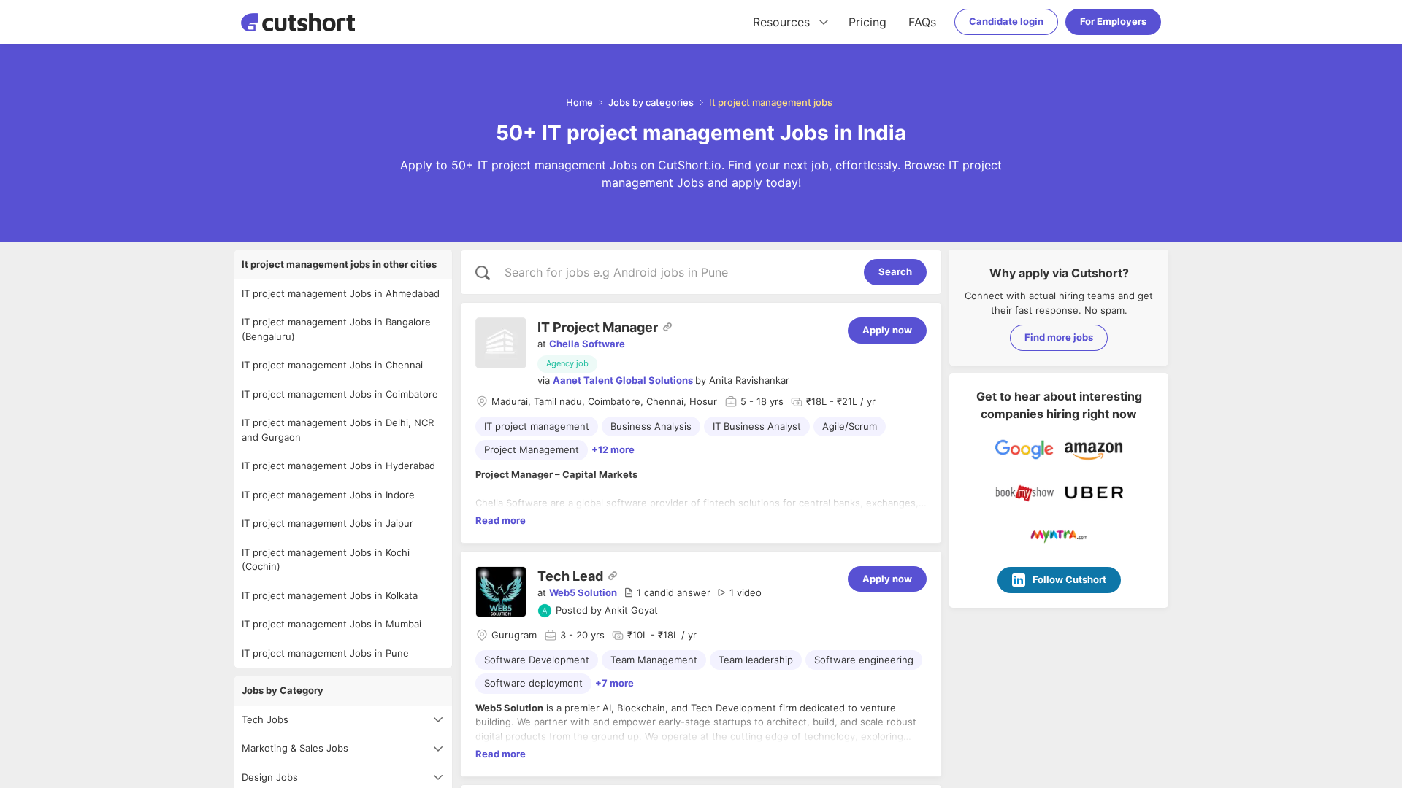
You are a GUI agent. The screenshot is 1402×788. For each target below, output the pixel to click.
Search (895, 271)
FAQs (922, 22)
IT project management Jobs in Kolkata (330, 595)
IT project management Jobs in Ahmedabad (341, 293)
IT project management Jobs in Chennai (332, 365)
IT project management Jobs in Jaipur (327, 523)
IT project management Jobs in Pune (325, 653)
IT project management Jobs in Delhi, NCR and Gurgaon (338, 430)
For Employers (1113, 21)
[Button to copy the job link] (667, 327)
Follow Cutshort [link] (1069, 579)
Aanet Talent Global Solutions (623, 380)
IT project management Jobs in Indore (328, 495)
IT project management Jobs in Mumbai (331, 624)
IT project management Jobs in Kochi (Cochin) (326, 559)
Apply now (887, 330)
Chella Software (587, 343)
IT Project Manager (597, 327)
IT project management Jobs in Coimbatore (340, 394)
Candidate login (1006, 21)
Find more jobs (1058, 337)
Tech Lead (570, 576)
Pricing (867, 22)
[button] (667, 593)
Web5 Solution (583, 592)
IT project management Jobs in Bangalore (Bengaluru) (336, 329)
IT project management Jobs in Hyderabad (338, 465)
